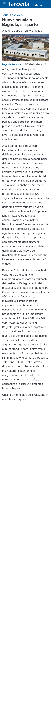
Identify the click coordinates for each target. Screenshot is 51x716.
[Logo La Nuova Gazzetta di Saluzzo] (25, 4)
